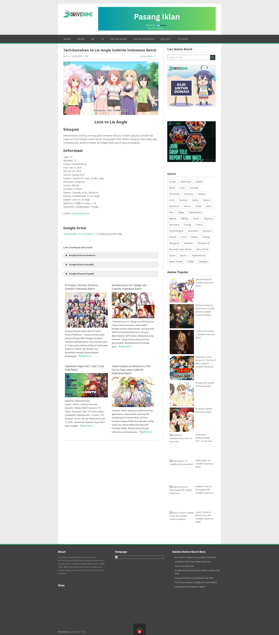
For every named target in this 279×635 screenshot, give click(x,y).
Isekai (198, 206)
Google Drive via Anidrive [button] (82, 255)
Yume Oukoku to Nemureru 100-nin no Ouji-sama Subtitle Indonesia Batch (131, 369)
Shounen (188, 243)
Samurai (207, 230)
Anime (67, 39)
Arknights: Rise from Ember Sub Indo (193, 561)
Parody (187, 224)
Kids (171, 212)
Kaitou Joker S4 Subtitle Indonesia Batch (204, 463)
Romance (193, 230)
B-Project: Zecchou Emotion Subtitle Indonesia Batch (81, 287)
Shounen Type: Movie (180, 249)
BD (92, 39)
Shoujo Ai (174, 243)
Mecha (172, 218)
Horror (187, 206)
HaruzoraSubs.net (80, 213)
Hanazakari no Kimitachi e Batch (190, 586)
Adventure (186, 181)
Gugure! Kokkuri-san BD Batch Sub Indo (194, 577)
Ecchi (171, 200)
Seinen (194, 236)
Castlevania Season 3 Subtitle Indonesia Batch (205, 334)
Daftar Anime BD (143, 39)
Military (185, 218)
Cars (182, 187)
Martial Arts (195, 212)
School (172, 236)
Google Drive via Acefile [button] (81, 264)
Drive (68, 56)
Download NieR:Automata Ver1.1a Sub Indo (204, 437)
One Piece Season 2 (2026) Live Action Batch (196, 582)
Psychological (176, 230)
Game (195, 200)
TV (102, 39)
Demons (188, 193)
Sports (183, 255)
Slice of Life (202, 249)
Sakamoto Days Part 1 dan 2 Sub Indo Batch (84, 367)
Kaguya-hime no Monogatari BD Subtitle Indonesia (204, 489)
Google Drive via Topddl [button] (81, 273)
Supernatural (198, 255)
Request (166, 39)
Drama (201, 193)
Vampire (203, 261)
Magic (181, 212)
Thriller (190, 261)
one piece (174, 224)
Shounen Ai (203, 243)
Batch (149, 56)
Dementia (174, 193)
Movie (81, 39)
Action (172, 181)
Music (196, 218)
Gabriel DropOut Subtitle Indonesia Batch (204, 282)
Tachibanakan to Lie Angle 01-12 (80, 233)
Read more (85, 356)
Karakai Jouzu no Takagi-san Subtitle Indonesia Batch (129, 287)
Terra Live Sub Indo (184, 566)
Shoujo (206, 236)
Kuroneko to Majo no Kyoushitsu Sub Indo (195, 557)
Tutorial (182, 39)
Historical (174, 206)
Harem (206, 200)
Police (199, 224)
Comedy (193, 187)
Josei (208, 206)
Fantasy (183, 200)
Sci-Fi (183, 236)
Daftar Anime (118, 39)
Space (172, 255)
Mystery (208, 218)
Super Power (175, 261)
